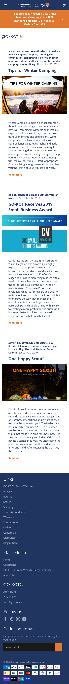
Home (6, 559)
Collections (9, 564)
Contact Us (9, 532)
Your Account (11, 522)
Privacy (7, 491)
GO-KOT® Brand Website (17, 486)
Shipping (8, 507)
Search (7, 501)
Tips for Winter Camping (32, 70)
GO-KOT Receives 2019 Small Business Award (30, 206)
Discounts (9, 537)
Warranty (8, 517)
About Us (8, 575)
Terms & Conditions (14, 512)
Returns (7, 496)
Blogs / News (10, 543)
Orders (7, 527)
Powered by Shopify (37, 662)
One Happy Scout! (26, 358)
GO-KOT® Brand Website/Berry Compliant (27, 570)
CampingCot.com (19, 662)
